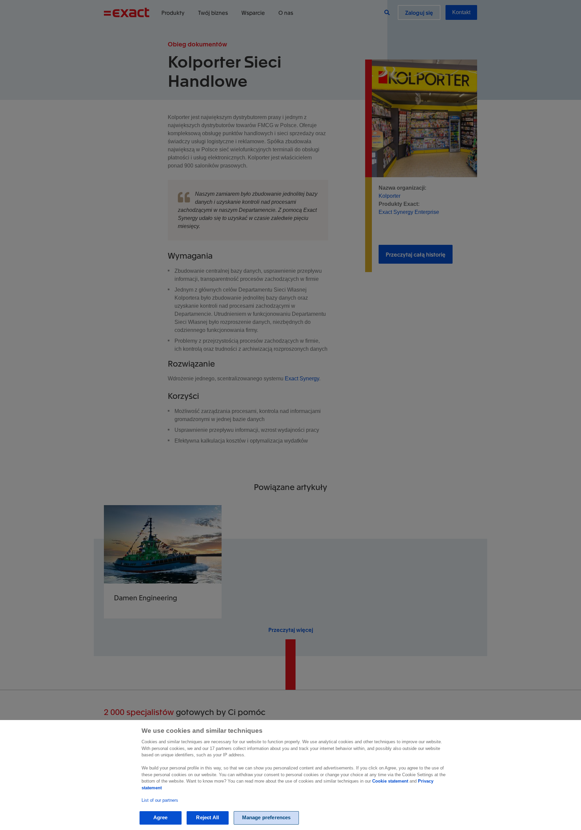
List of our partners (160, 800)
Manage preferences (266, 818)
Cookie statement (390, 781)
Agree (160, 818)
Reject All (207, 818)
